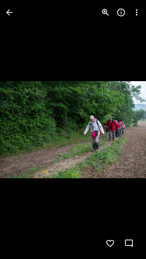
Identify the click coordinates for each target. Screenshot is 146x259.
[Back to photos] (9, 12)
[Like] (110, 243)
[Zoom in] (105, 12)
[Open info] (121, 12)
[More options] (136, 12)
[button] (22, 130)
